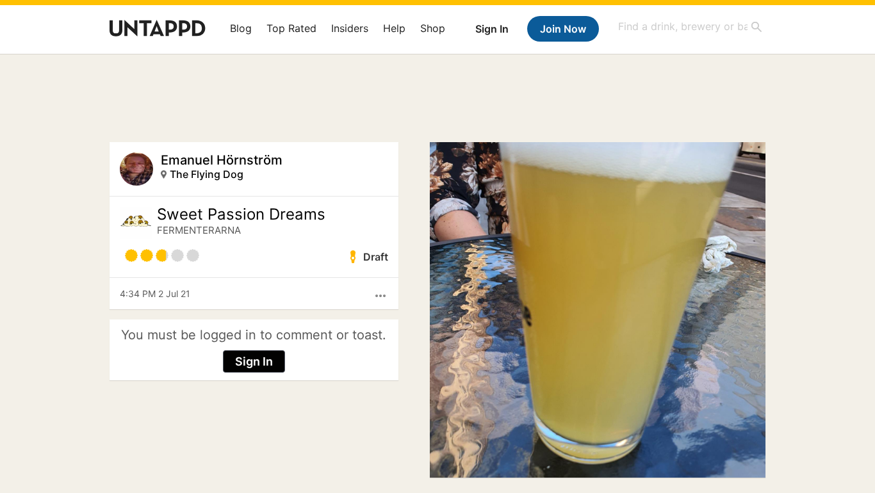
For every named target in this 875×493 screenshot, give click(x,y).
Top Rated (291, 28)
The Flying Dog (206, 174)
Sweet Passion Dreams (241, 214)
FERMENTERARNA (199, 230)
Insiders (349, 28)
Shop (432, 28)
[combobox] (690, 26)
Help (394, 28)
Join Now (563, 28)
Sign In (492, 28)
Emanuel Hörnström (221, 160)
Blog (241, 28)
